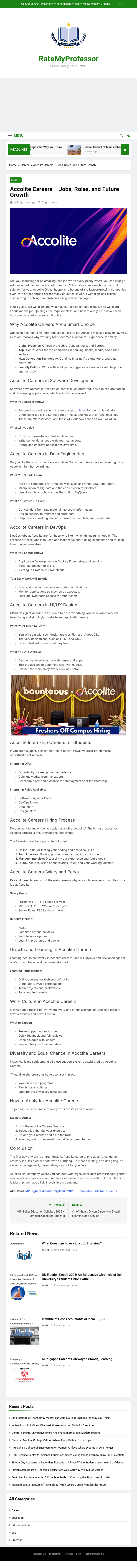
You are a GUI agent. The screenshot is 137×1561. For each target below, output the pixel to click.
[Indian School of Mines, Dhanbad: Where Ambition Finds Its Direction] (60, 152)
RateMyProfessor (69, 58)
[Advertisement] (68, 105)
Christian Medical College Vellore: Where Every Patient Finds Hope (70, 4)
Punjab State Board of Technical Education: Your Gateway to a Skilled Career (57, 1470)
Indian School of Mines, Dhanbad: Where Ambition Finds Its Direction (53, 1425)
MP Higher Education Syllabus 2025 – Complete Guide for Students (71, 1191)
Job (14, 1532)
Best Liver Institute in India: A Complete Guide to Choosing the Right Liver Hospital (61, 1477)
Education (18, 1517)
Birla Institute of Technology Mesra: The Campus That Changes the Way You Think (61, 1417)
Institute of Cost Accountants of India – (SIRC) (75, 1319)
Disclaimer (55, 1553)
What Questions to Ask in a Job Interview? (72, 1243)
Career (15, 180)
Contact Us (39, 1553)
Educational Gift (21, 1525)
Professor (17, 1540)
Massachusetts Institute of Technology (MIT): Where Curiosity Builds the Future (59, 1484)
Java (81, 410)
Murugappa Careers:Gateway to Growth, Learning (77, 1359)
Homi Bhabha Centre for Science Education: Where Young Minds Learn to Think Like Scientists (68, 1455)
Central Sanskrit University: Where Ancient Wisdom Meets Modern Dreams (56, 1432)
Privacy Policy (73, 1553)
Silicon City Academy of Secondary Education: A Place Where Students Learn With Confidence (67, 1462)
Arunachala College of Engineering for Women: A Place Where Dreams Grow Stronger (62, 1447)
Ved (16, 202)
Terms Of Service (94, 1553)
